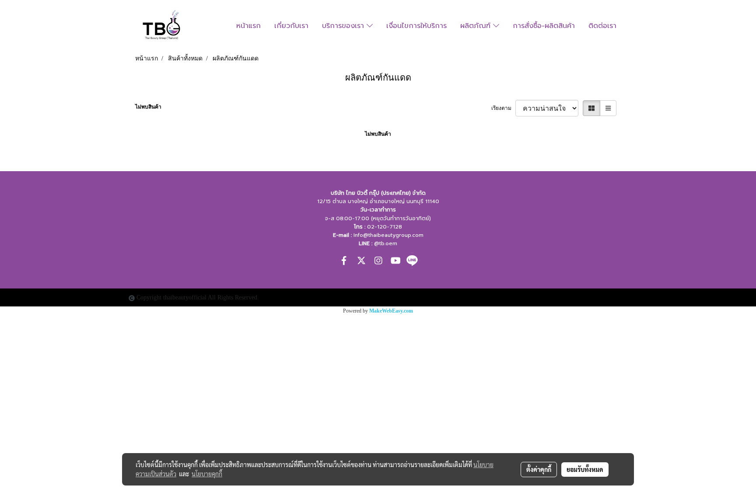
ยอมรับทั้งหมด (585, 469)
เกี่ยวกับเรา (291, 26)
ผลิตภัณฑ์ (476, 26)
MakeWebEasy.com (391, 311)
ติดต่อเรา (602, 26)
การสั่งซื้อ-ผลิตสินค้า (544, 26)
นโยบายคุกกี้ (207, 474)
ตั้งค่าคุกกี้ (538, 469)
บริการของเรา (344, 26)
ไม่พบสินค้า (148, 107)
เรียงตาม (503, 108)
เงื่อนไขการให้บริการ (416, 26)
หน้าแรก (248, 26)
